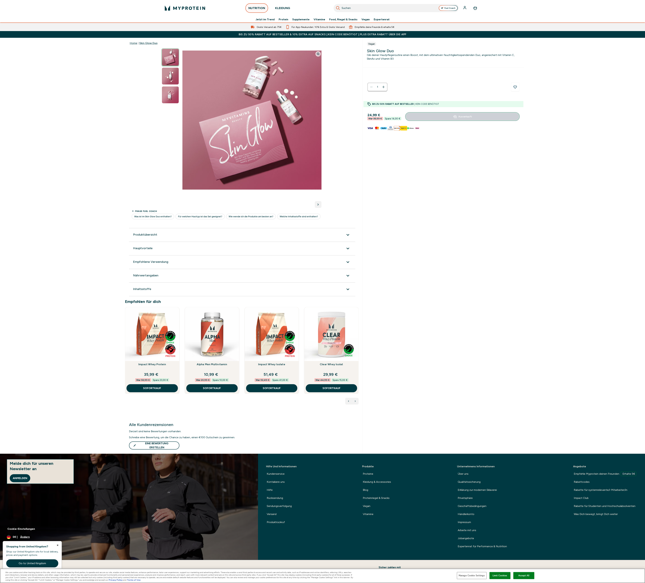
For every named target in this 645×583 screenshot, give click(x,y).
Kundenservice (276, 473)
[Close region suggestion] (57, 545)
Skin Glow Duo (148, 43)
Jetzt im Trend (265, 19)
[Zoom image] (318, 54)
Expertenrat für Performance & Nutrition (482, 546)
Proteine (368, 473)
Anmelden (20, 478)
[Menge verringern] (371, 87)
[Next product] (355, 401)
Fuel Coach (449, 8)
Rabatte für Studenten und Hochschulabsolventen (604, 506)
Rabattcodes (582, 481)
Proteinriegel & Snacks (376, 498)
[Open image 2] (170, 76)
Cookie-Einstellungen (21, 528)
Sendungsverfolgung (279, 506)
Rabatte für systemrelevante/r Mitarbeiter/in (600, 489)
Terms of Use (134, 580)
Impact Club (581, 498)
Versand (271, 514)
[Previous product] (348, 401)
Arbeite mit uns (467, 530)
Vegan (365, 19)
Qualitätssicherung (469, 481)
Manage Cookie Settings (472, 575)
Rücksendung (275, 498)
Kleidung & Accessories (377, 481)
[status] (377, 87)
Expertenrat (382, 19)
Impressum (464, 522)
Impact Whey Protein (152, 364)
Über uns (463, 473)
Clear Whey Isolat (331, 364)
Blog (365, 489)
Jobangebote (466, 538)
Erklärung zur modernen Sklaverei (477, 489)
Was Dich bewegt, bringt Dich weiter (596, 514)
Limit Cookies (500, 575)
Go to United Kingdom (32, 563)
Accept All (523, 575)
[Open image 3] (170, 95)
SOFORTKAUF (152, 388)
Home (133, 43)
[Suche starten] (338, 8)
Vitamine (319, 19)
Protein (283, 19)
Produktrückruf (276, 522)
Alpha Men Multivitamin (212, 364)
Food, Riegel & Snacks (343, 19)
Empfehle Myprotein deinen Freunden (604, 473)
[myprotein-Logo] (185, 8)
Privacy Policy (116, 580)
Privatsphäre (465, 498)
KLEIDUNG (282, 8)
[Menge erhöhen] (383, 87)
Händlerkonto (466, 514)
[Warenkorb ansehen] (475, 8)
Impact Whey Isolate (271, 364)
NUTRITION (256, 8)
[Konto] (465, 8)
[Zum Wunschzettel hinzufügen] (515, 87)
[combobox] (396, 8)
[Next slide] (358, 357)
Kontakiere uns (276, 481)
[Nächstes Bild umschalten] (318, 204)
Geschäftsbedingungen (472, 506)
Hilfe (270, 489)
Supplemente (301, 19)
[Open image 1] (170, 57)
